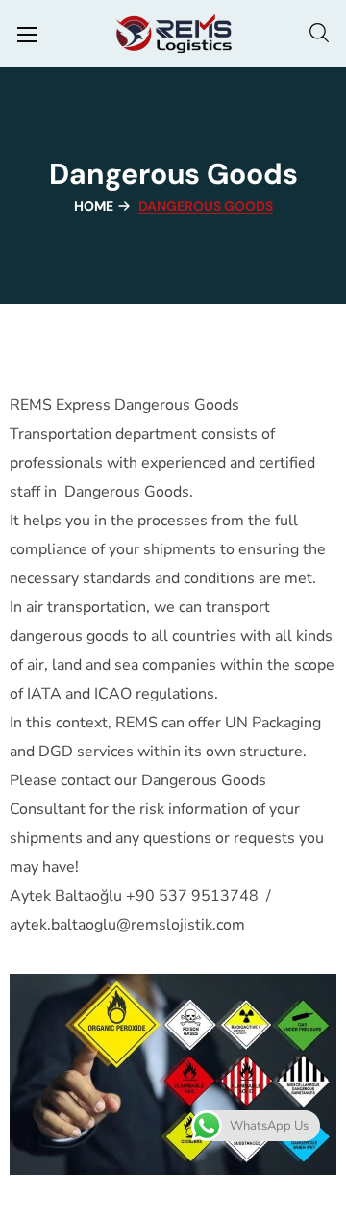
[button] (319, 33)
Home (93, 206)
